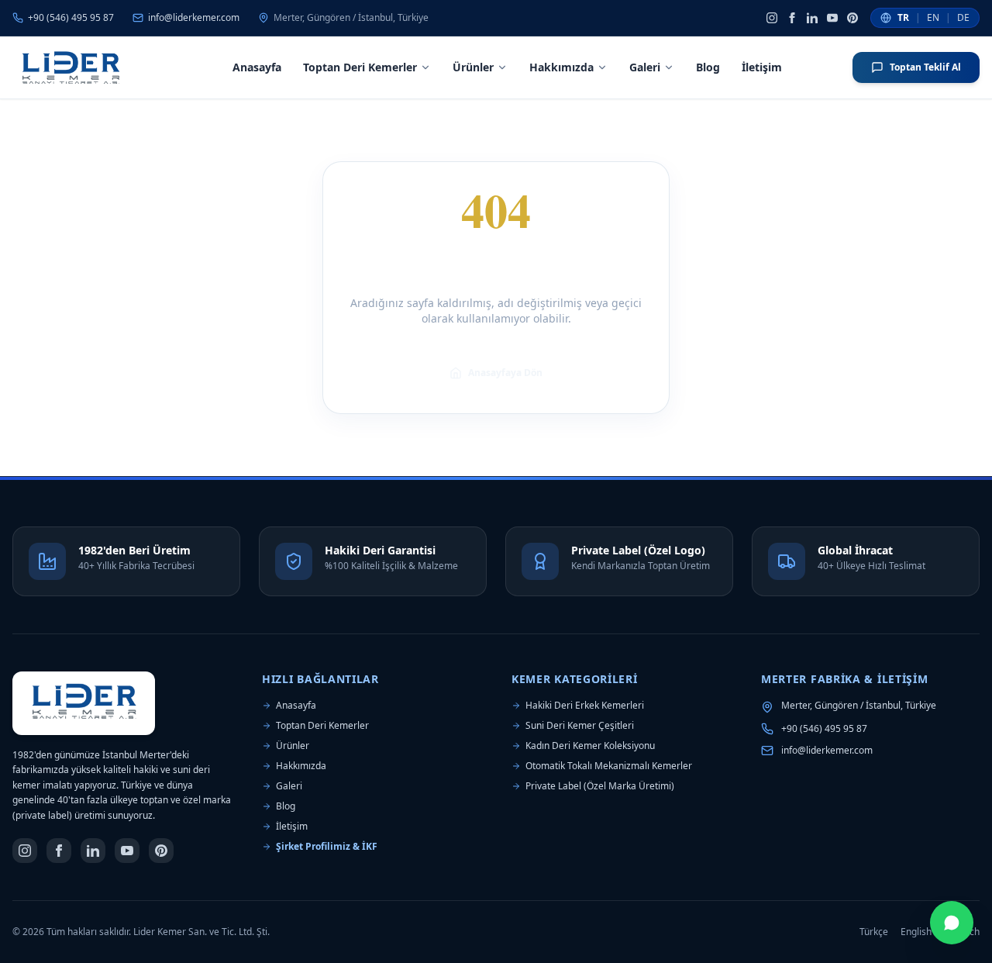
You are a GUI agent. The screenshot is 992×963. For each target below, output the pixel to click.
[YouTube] (832, 17)
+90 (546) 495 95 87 (824, 729)
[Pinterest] (852, 17)
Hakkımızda (561, 67)
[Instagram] (771, 17)
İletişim (762, 67)
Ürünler (473, 67)
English (916, 932)
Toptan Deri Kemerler (360, 67)
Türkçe (873, 932)
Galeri (644, 67)
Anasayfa (256, 67)
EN (933, 18)
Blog (708, 67)
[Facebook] (792, 17)
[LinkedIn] (812, 17)
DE (963, 18)
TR (903, 18)
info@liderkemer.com (827, 750)
